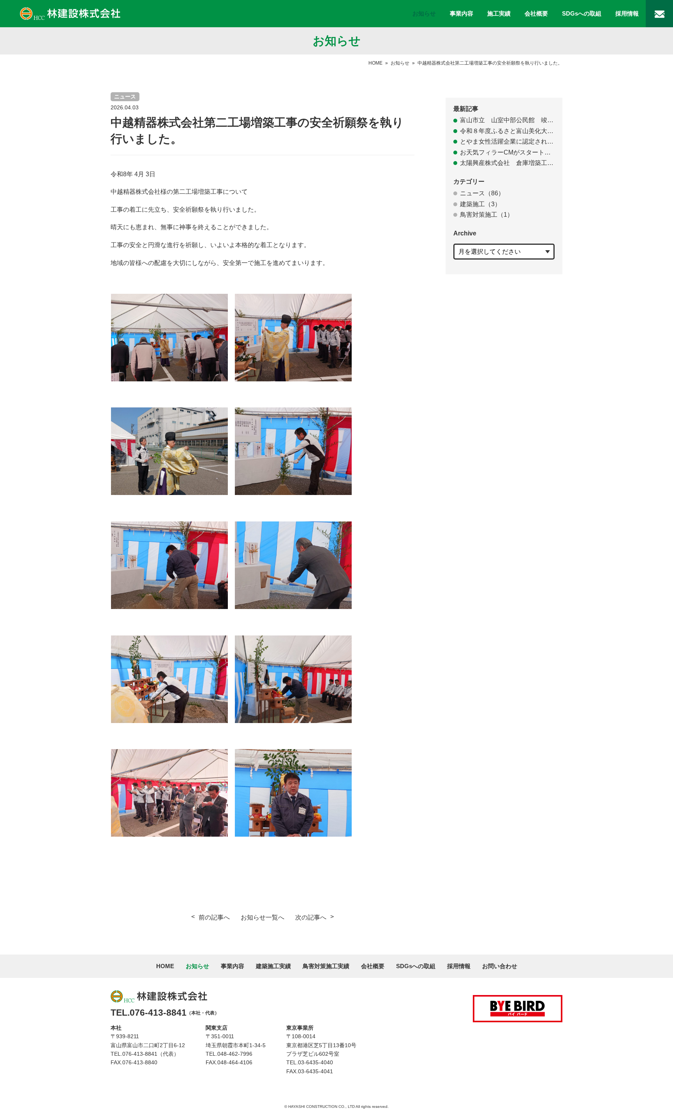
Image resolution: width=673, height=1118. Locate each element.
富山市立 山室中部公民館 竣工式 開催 (507, 120)
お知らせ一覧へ (262, 917)
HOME (375, 63)
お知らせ (424, 13)
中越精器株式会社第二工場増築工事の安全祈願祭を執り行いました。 (490, 63)
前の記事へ (214, 917)
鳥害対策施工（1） (486, 214)
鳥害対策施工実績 (326, 966)
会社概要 (536, 13)
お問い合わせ (499, 966)
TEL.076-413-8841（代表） (145, 1054)
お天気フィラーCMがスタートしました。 (507, 152)
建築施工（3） (480, 204)
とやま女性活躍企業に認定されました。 (507, 141)
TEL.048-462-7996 (229, 1054)
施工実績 (499, 13)
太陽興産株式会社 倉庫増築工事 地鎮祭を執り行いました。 (507, 163)
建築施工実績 (273, 966)
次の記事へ (310, 917)
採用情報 (627, 13)
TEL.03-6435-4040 (309, 1062)
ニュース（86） (482, 193)
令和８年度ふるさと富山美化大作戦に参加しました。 (507, 131)
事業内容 (461, 13)
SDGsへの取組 (581, 13)
